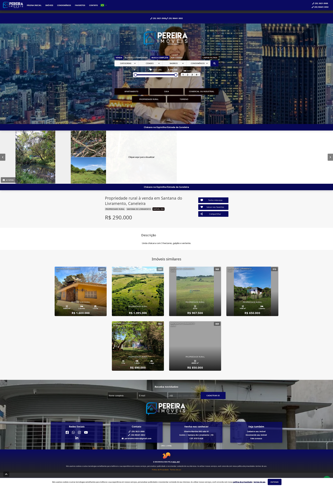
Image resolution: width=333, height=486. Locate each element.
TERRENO (184, 99)
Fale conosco (256, 438)
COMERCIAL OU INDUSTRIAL (201, 91)
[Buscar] (214, 63)
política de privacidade (242, 482)
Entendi (274, 482)
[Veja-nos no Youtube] (86, 432)
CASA (166, 91)
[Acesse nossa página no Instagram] (79, 432)
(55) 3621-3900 (159, 18)
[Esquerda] (2, 157)
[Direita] (330, 157)
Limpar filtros (210, 57)
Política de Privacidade (160, 469)
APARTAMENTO (131, 91)
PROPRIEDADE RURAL (149, 99)
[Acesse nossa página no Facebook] (67, 432)
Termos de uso (175, 469)
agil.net (176, 462)
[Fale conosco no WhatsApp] (73, 432)
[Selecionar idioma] (103, 5)
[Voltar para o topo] (6, 474)
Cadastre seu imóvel (256, 431)
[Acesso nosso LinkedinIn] (76, 438)
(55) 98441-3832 (176, 18)
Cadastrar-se (213, 395)
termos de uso (259, 482)
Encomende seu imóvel (256, 435)
